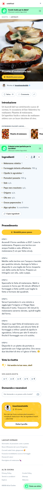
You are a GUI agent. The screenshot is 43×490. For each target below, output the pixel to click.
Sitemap (25, 476)
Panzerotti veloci (7, 457)
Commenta (25, 94)
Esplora (4, 480)
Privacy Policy (6, 473)
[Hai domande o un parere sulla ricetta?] (19, 394)
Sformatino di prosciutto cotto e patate (15, 443)
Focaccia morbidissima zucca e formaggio (16, 454)
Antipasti (14, 17)
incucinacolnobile (21, 85)
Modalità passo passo (14, 77)
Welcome (25, 480)
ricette (5, 17)
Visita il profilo (21, 424)
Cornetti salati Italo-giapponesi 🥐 (13, 450)
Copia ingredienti (12, 214)
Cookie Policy (27, 473)
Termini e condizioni (8, 476)
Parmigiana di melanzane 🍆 (11, 460)
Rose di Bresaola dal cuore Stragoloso (15, 447)
